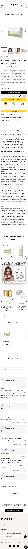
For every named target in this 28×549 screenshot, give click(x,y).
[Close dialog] (27, 263)
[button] (14, 274)
